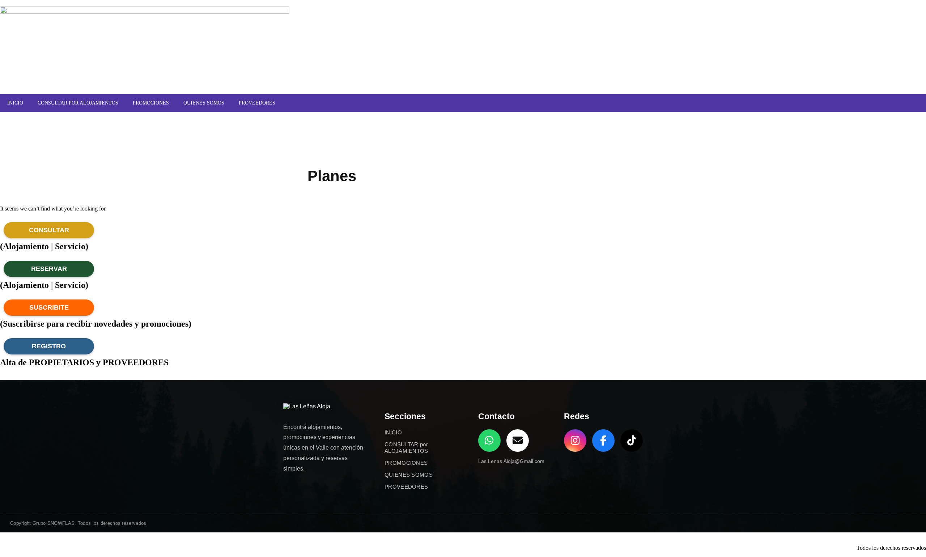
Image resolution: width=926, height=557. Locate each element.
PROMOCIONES (151, 103)
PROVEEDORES (257, 103)
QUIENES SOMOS (203, 103)
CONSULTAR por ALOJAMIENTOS (406, 447)
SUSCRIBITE (49, 307)
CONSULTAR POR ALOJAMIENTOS (78, 103)
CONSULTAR (49, 230)
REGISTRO (49, 346)
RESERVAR (49, 268)
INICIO (15, 103)
